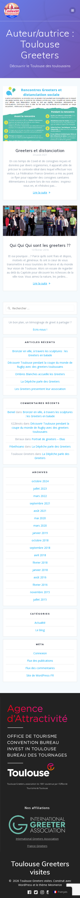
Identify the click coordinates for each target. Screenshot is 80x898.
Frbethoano (16, 446)
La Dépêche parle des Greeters (40, 381)
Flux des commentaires (40, 668)
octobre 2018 (40, 540)
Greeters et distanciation (40, 150)
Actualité (40, 622)
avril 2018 (40, 555)
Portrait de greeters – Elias (48, 439)
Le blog (40, 630)
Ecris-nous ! (40, 329)
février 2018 (40, 562)
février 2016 (40, 585)
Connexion (40, 653)
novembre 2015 (40, 592)
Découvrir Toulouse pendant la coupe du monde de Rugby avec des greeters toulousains (40, 428)
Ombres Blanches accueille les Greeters (40, 374)
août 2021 (40, 511)
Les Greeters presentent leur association (40, 389)
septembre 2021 (40, 503)
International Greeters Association (37, 839)
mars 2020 (40, 525)
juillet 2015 (40, 599)
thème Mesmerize (50, 885)
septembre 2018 (40, 548)
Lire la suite (40, 192)
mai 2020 (40, 518)
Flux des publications (40, 660)
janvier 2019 (40, 533)
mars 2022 (40, 496)
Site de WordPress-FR (40, 675)
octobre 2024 (40, 481)
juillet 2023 (40, 488)
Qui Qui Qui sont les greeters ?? (40, 245)
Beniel (11, 412)
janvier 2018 (40, 570)
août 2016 (40, 577)
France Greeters (37, 846)
